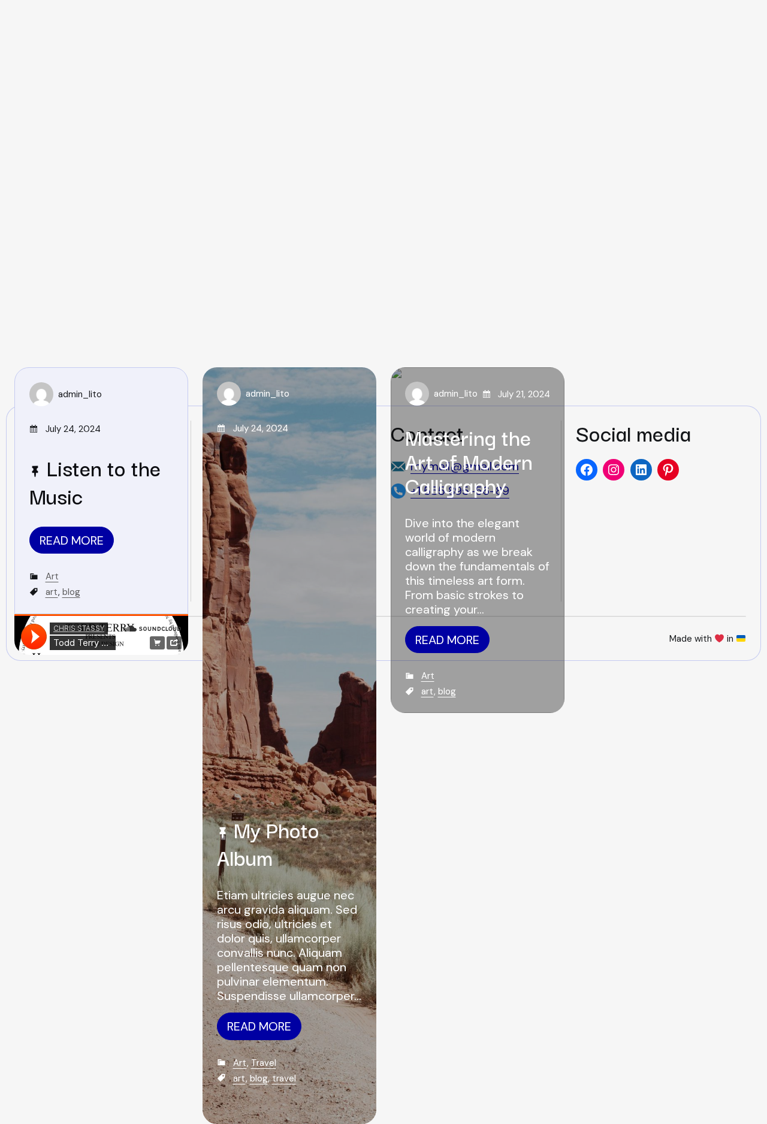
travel (284, 1078)
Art (52, 576)
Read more (72, 540)
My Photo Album (268, 843)
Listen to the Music (95, 481)
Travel (263, 1063)
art (52, 592)
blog (71, 592)
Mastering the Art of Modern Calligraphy (469, 461)
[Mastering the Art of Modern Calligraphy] (477, 540)
